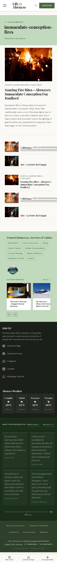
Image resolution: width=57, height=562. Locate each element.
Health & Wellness (34, 253)
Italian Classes (14, 248)
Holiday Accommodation (35, 248)
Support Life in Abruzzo (13, 544)
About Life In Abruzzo (15, 525)
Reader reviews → (33, 424)
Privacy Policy (29, 532)
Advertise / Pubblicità (38, 525)
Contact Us (14, 532)
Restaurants (13, 243)
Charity (31, 258)
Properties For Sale (16, 258)
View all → (46, 280)
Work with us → (49, 424)
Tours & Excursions (30, 243)
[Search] (36, 5)
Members (44, 532)
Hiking (45, 243)
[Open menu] (4, 5)
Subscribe (47, 6)
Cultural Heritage (15, 253)
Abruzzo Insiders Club (32, 541)
